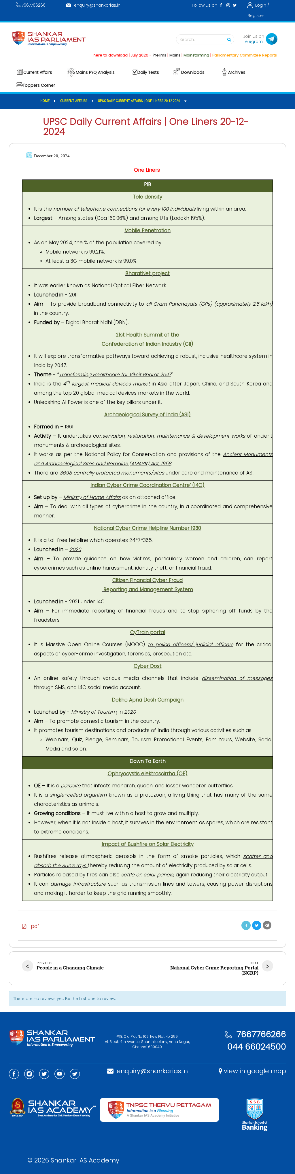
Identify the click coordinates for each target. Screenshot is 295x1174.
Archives (236, 72)
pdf (33, 926)
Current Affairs (37, 72)
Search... (187, 39)
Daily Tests (148, 72)
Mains (161, 55)
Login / (262, 5)
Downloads (193, 72)
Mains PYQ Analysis (95, 72)
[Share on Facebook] (246, 925)
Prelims (145, 55)
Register (256, 15)
